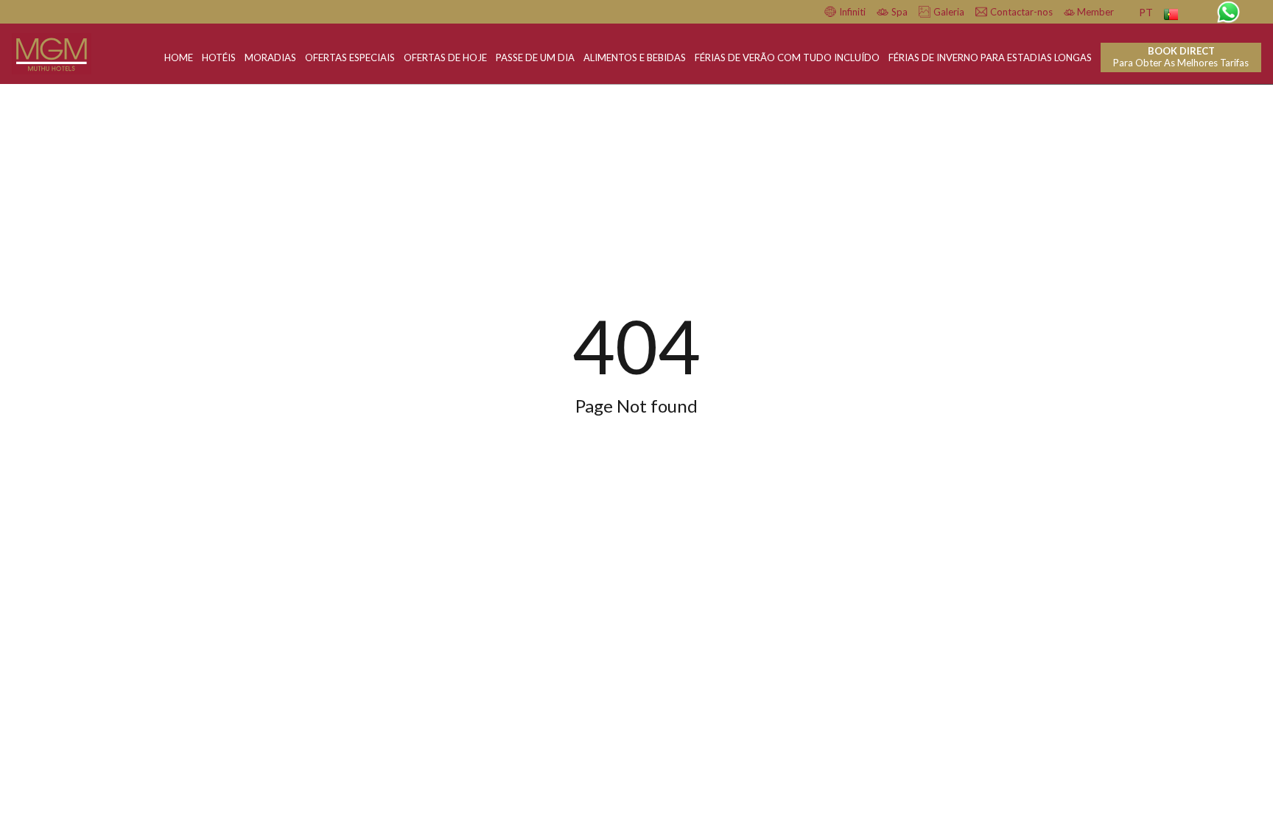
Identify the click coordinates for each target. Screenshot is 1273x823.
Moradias (270, 57)
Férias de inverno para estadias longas (990, 57)
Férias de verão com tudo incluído (787, 57)
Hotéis (219, 57)
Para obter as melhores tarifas (1181, 57)
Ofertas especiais (350, 57)
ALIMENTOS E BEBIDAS (634, 57)
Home (178, 57)
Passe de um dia (535, 57)
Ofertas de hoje (445, 57)
